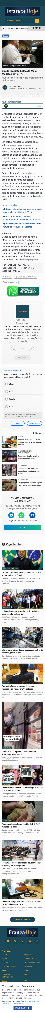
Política (27, 954)
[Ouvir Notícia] (6, 106)
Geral (4, 970)
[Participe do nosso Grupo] (22, 292)
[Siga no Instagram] (15, 941)
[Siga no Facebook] (8, 941)
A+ (39, 93)
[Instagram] (13, 348)
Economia (6, 962)
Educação (28, 958)
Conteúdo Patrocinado (7, 975)
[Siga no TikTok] (37, 941)
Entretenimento (9, 966)
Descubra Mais (21, 919)
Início (4, 954)
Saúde (8, 277)
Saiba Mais (23, 357)
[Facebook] (22, 348)
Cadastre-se (34, 423)
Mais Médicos (11, 282)
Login (17, 423)
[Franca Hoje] (22, 11)
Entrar (22, 527)
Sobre (4, 981)
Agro (26, 974)
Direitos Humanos (32, 962)
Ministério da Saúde (26, 277)
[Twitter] (31, 348)
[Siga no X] (22, 941)
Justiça (27, 970)
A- (31, 93)
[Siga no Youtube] (29, 941)
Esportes (28, 966)
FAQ (26, 981)
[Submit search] (37, 21)
